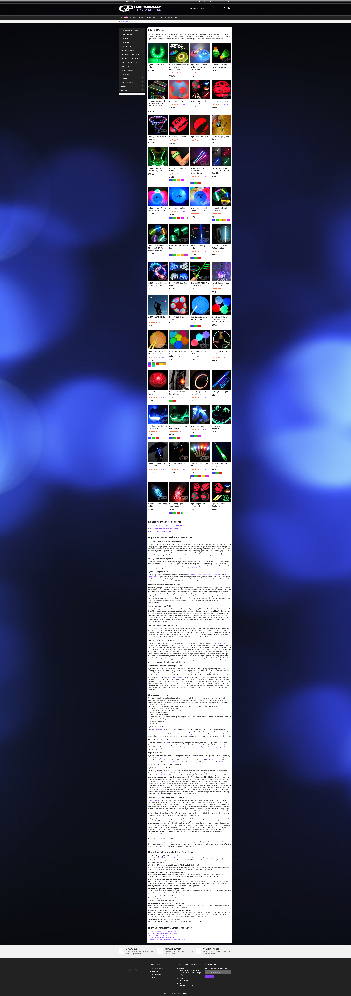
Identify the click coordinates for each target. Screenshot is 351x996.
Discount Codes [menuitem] (151, 18)
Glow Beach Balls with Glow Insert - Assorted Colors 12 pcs (177, 353)
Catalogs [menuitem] (133, 18)
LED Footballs (205, 575)
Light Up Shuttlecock (166, 758)
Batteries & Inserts (127, 82)
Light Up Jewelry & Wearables (130, 54)
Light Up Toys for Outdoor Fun (160, 531)
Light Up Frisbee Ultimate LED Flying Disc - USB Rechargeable (179, 67)
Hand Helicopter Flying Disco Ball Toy (220, 284)
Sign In (218, 1)
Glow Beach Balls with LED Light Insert (199, 318)
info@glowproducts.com (186, 985)
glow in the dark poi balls (159, 775)
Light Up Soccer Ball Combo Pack (198, 102)
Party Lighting (125, 66)
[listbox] (179, 180)
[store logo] (142, 8)
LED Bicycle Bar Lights (220, 391)
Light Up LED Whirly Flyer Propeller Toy (200, 284)
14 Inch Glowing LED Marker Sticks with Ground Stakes (198, 170)
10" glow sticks (224, 762)
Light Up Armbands (175, 677)
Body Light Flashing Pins (129, 62)
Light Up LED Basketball (221, 101)
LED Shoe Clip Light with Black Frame (178, 427)
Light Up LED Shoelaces (199, 426)
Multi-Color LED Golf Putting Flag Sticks (219, 246)
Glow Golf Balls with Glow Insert (219, 209)
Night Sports (125, 74)
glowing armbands (222, 747)
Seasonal (124, 86)
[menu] (175, 18)
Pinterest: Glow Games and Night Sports (163, 933)
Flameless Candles (127, 70)
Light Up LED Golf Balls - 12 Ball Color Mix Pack (157, 209)
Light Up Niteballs (157, 730)
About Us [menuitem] (177, 18)
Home (120, 21)
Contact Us (153, 978)
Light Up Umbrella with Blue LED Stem (157, 464)
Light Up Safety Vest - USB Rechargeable (156, 169)
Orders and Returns (156, 974)
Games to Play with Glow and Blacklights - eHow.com (167, 940)
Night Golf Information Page (197, 568)
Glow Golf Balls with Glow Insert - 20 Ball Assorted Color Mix (156, 247)
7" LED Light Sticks (183, 645)
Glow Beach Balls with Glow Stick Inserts (156, 352)
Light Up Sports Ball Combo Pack (198, 505)
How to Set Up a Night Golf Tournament (162, 931)
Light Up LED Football (177, 137)
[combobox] (208, 8)
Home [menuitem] (141, 18)
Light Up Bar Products (128, 50)
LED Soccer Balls (194, 575)
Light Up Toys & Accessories (130, 58)
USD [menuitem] (122, 18)
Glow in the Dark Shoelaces (218, 427)
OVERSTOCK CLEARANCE (131, 30)
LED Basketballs (215, 575)
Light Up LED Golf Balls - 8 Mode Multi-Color (199, 209)
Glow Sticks (124, 38)
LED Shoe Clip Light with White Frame (157, 427)
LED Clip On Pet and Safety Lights (177, 392)
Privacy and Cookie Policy (157, 968)
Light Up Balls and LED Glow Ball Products (164, 528)
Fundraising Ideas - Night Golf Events (161, 938)
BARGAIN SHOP (128, 34)
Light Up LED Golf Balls (178, 208)
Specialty (124, 90)
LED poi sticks (226, 773)
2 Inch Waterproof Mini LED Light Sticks (199, 464)
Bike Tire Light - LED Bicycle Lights (198, 392)
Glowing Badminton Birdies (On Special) (219, 66)
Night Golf (124, 78)
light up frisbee (223, 643)
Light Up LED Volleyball (199, 137)
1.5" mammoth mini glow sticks (187, 734)
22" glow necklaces (179, 762)
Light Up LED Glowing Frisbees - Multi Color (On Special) (198, 67)
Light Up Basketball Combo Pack (219, 505)
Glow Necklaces (126, 42)
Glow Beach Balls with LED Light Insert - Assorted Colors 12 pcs (220, 319)
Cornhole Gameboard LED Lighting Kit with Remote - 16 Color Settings (156, 104)
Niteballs (166, 743)
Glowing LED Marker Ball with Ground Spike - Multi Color (199, 353)
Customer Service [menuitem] (166, 18)
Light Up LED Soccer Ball (178, 101)
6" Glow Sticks (153, 800)
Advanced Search (155, 971)
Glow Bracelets (126, 46)
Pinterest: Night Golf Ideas (158, 935)
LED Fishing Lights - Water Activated (176, 505)
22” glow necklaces (206, 747)
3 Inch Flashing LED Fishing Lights (219, 464)
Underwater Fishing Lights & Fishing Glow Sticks (166, 525)
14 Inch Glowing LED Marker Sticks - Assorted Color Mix (221, 170)
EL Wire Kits (210, 760)
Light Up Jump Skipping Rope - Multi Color (157, 284)
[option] (171, 180)
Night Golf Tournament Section (169, 858)
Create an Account (227, 1)
